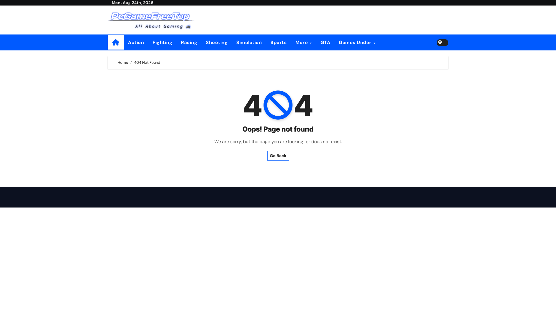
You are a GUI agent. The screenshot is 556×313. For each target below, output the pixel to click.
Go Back (278, 155)
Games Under (356, 42)
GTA (325, 42)
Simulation (249, 42)
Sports (278, 42)
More (302, 42)
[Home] (116, 42)
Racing (189, 42)
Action (136, 42)
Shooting (217, 42)
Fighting (162, 42)
